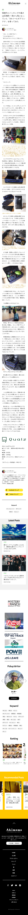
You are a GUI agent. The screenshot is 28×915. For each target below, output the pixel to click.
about (13, 890)
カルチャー (14, 876)
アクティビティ (14, 858)
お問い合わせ (14, 902)
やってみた (13, 719)
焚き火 (10, 710)
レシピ (15, 710)
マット (4, 731)
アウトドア (19, 508)
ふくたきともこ (10, 28)
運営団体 (14, 895)
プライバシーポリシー (13, 899)
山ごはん (5, 710)
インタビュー (12, 722)
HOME (13, 852)
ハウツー (5, 725)
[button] (3, 680)
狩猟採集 (19, 713)
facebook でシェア (14, 490)
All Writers (14, 698)
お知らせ (14, 892)
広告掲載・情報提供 (14, 843)
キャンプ (13, 861)
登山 (4, 716)
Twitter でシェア (14, 494)
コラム (15, 716)
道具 (14, 870)
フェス (13, 864)
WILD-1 (11, 511)
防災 (8, 719)
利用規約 (14, 897)
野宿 (4, 719)
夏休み (10, 725)
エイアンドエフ (6, 713)
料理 (14, 873)
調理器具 (13, 713)
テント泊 (5, 728)
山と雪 (13, 855)
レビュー (17, 511)
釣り (18, 722)
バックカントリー (10, 508)
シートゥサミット (12, 728)
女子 (19, 719)
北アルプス (9, 716)
